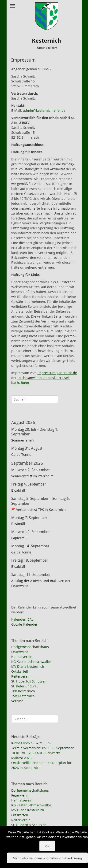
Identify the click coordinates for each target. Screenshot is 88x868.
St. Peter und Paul (25, 686)
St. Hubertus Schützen (28, 681)
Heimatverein (21, 656)
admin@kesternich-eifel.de (44, 110)
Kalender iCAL (22, 619)
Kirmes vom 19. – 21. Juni (31, 743)
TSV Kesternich (23, 696)
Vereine (17, 701)
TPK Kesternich (23, 691)
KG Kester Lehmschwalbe (31, 661)
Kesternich (46, 40)
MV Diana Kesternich (27, 666)
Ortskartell (19, 671)
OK (47, 846)
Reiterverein (21, 676)
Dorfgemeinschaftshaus (30, 647)
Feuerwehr (19, 651)
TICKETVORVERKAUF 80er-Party (35, 753)
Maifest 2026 (21, 758)
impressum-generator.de (57, 373)
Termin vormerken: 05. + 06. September (42, 748)
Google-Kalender (24, 624)
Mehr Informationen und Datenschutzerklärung (47, 858)
